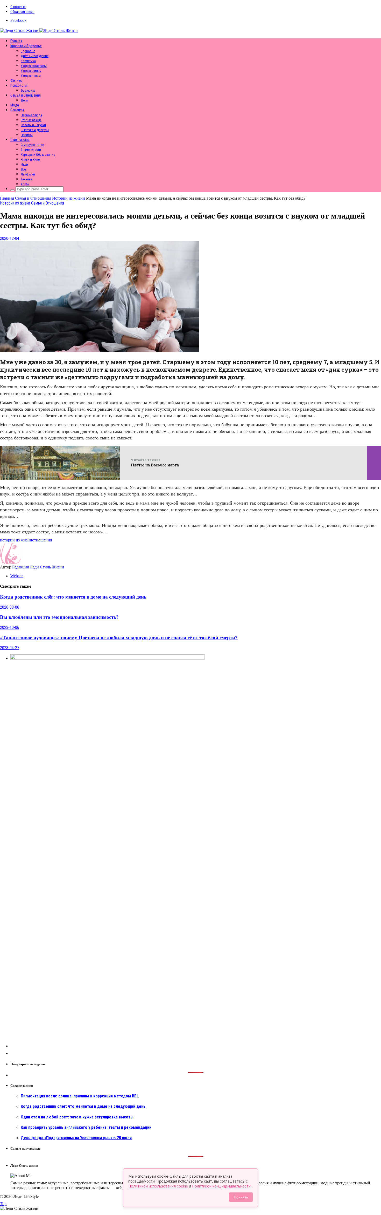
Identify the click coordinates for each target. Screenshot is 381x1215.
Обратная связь (22, 12)
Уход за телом (31, 76)
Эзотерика (28, 90)
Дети (24, 100)
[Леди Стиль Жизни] (39, 30)
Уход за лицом (31, 71)
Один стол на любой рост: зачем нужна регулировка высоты (77, 1117)
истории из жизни (16, 540)
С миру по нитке (32, 145)
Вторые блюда (31, 120)
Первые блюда (31, 115)
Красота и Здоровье (26, 46)
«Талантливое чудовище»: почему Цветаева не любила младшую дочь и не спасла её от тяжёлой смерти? (119, 637)
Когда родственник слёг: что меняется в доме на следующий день (73, 597)
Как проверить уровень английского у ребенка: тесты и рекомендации (86, 1127)
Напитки (27, 135)
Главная (16, 41)
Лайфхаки (28, 174)
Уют (23, 169)
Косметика (28, 61)
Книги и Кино (30, 159)
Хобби (25, 184)
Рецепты (17, 110)
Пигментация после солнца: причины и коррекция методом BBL (80, 1096)
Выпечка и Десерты (35, 130)
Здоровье (28, 51)
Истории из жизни (15, 203)
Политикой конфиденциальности (221, 1186)
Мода (14, 105)
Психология (19, 85)
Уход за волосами (34, 66)
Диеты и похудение (34, 56)
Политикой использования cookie (158, 1186)
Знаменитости (31, 150)
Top (3, 1204)
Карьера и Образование (38, 155)
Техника (26, 179)
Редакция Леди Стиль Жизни (38, 567)
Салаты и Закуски (33, 125)
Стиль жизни (20, 140)
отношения (42, 540)
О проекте (18, 7)
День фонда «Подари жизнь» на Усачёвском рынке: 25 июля (76, 1137)
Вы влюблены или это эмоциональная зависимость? (59, 617)
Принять (241, 1197)
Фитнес (16, 80)
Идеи (24, 164)
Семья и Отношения (25, 95)
